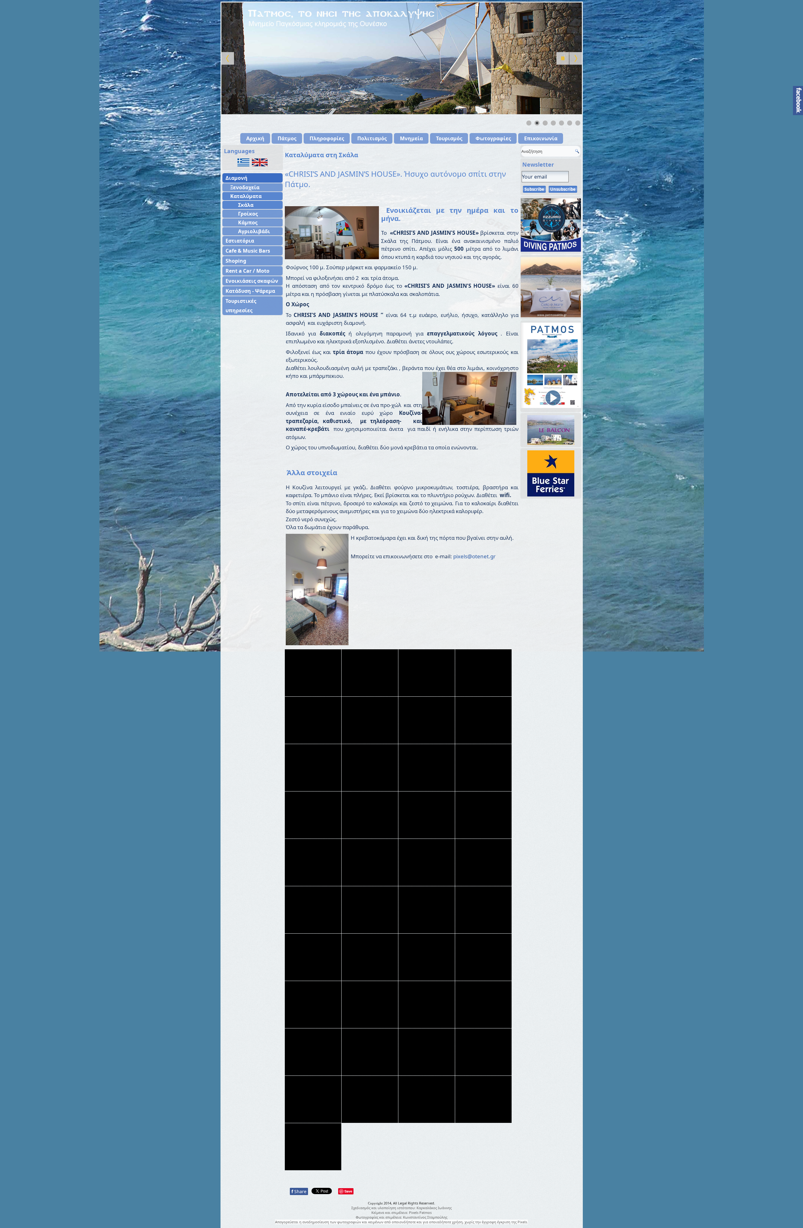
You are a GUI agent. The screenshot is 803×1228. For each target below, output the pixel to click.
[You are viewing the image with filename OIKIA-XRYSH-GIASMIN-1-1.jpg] (370, 672)
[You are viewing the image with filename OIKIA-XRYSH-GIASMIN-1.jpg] (426, 672)
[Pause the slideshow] (562, 58)
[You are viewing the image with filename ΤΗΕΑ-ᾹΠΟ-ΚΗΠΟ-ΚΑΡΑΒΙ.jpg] (313, 1146)
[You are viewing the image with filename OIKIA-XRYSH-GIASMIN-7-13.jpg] (370, 767)
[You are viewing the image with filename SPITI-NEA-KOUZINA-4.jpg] (426, 1051)
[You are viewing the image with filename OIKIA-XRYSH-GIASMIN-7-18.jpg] (483, 767)
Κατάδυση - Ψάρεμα (250, 290)
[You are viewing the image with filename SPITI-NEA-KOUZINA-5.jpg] (483, 1051)
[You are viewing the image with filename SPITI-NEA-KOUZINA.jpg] (313, 1099)
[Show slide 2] (537, 123)
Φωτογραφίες (493, 138)
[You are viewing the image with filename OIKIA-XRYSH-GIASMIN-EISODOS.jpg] (483, 909)
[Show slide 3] (545, 123)
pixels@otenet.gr (474, 556)
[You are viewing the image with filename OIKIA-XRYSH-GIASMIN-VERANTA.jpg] (370, 1004)
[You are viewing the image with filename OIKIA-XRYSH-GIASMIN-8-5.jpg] (370, 862)
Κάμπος (248, 222)
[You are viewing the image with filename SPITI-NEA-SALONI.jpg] (483, 1099)
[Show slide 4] (553, 123)
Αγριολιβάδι (254, 231)
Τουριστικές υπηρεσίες (241, 306)
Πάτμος (287, 138)
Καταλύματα (246, 196)
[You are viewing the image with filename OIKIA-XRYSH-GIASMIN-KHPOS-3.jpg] (370, 957)
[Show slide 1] (528, 123)
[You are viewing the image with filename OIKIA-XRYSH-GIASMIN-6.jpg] (483, 720)
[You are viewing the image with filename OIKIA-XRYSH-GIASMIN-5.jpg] (426, 720)
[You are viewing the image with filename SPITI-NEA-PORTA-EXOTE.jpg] (370, 1099)
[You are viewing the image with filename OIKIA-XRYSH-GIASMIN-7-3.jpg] (313, 815)
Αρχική (255, 138)
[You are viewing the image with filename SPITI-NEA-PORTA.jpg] (426, 1099)
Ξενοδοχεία (244, 187)
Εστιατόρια (240, 240)
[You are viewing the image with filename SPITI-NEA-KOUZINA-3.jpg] (370, 1051)
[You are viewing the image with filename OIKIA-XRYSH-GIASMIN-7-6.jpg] (370, 815)
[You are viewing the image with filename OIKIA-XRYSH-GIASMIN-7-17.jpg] (426, 767)
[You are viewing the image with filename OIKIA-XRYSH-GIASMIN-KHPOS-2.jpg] (313, 957)
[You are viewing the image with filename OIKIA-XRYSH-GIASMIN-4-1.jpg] (313, 720)
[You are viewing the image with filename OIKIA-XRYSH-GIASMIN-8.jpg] (426, 862)
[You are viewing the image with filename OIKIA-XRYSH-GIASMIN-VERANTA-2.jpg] (313, 1004)
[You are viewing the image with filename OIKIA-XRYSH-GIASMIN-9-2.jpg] (313, 909)
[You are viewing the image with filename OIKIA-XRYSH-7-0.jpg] (313, 672)
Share (298, 1191)
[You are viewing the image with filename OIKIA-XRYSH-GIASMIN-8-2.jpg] (313, 862)
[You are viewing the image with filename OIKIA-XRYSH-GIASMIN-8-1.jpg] (483, 815)
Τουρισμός (449, 138)
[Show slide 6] (569, 123)
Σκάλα (245, 204)
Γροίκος (248, 213)
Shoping (236, 260)
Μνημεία (411, 138)
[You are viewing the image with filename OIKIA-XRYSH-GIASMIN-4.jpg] (370, 720)
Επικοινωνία (540, 138)
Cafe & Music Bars (248, 250)
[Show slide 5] (561, 123)
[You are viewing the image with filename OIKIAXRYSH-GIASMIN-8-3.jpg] (426, 1004)
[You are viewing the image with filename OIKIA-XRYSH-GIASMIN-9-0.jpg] (483, 862)
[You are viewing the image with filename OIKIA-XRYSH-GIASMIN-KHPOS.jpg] (483, 957)
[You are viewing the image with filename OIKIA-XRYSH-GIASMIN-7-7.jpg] (426, 815)
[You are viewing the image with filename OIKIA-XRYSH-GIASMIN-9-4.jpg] (370, 909)
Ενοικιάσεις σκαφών (252, 280)
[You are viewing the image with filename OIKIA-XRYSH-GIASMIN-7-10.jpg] (313, 767)
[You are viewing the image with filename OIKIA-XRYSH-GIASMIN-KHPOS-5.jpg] (426, 957)
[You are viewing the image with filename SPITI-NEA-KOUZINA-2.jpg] (313, 1051)
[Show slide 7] (577, 123)
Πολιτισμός (372, 138)
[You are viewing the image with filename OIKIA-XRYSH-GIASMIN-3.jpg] (483, 672)
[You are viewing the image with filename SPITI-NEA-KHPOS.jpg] (483, 1004)
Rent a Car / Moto (247, 270)
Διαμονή (236, 177)
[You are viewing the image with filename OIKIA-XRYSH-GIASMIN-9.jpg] (426, 909)
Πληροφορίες (327, 138)
